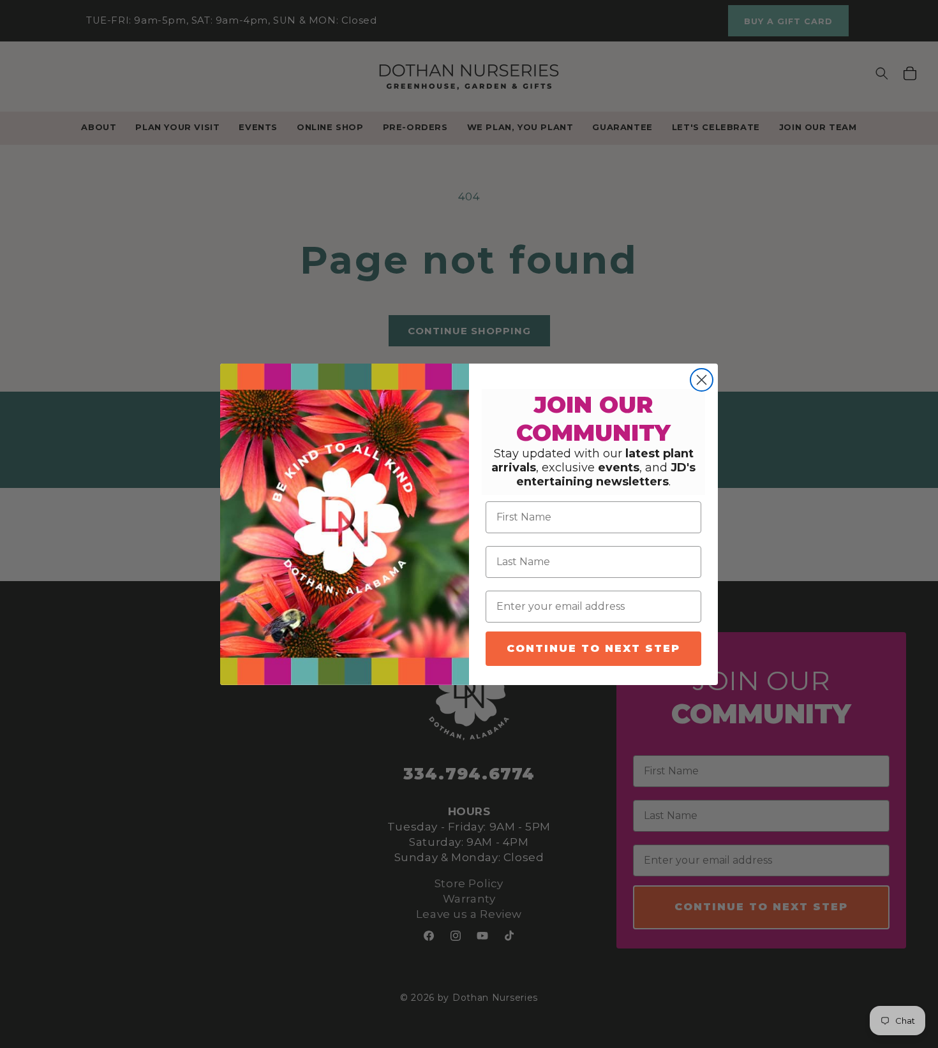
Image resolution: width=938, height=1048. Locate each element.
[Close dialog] (701, 380)
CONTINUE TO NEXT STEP (593, 648)
